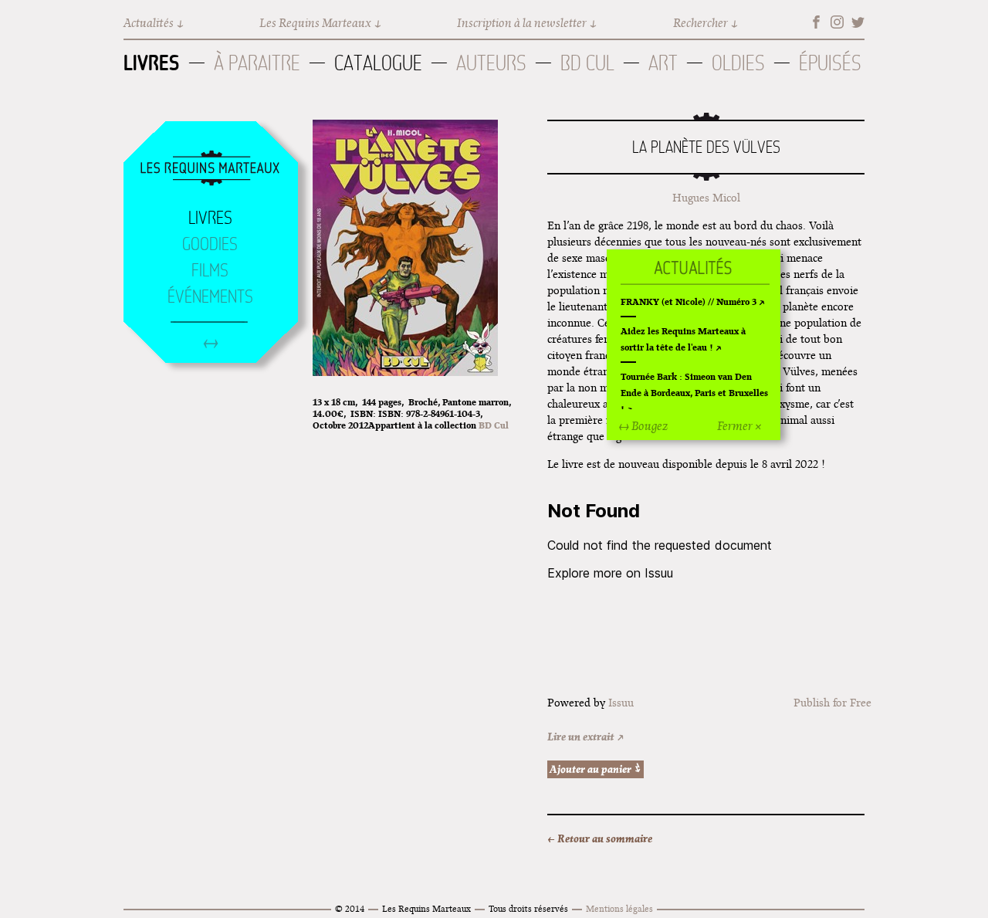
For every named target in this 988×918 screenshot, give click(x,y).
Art (663, 62)
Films (209, 270)
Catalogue (378, 62)
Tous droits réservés (528, 908)
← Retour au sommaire (599, 838)
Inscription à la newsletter (522, 22)
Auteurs (491, 62)
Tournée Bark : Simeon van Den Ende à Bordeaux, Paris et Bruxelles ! (694, 393)
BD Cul (587, 62)
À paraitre (257, 62)
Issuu (621, 703)
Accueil (210, 169)
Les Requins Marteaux (315, 22)
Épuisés (830, 62)
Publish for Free (832, 703)
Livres (152, 62)
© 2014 (349, 908)
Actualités (149, 22)
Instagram (837, 22)
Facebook (816, 22)
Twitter (857, 22)
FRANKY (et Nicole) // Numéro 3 (688, 301)
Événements (210, 296)
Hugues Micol (706, 198)
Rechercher (700, 22)
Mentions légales (619, 908)
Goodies (210, 244)
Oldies (738, 62)
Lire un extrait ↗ (585, 737)
